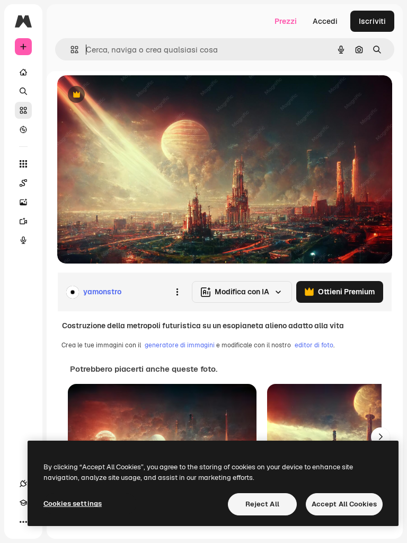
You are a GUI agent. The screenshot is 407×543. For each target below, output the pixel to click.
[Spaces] (23, 182)
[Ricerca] (23, 91)
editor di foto (314, 345)
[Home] (23, 72)
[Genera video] (23, 221)
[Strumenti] (23, 163)
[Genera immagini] (23, 202)
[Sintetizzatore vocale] (23, 240)
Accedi (325, 21)
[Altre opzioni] (177, 292)
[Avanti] (380, 437)
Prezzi (286, 21)
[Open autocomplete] (70, 50)
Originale (127, 95)
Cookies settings (72, 503)
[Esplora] (23, 129)
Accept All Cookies (344, 504)
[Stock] (23, 110)
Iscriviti (372, 21)
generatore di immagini (180, 345)
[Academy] (23, 502)
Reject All (262, 504)
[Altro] (23, 521)
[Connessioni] (23, 483)
